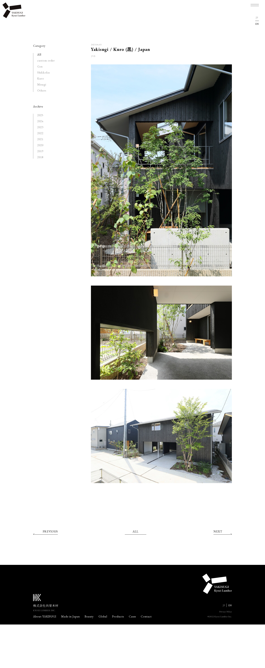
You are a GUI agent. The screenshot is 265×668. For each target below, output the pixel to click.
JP (257, 17)
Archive (38, 106)
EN (257, 24)
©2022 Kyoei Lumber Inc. (219, 616)
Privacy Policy (225, 611)
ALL (135, 531)
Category (39, 46)
